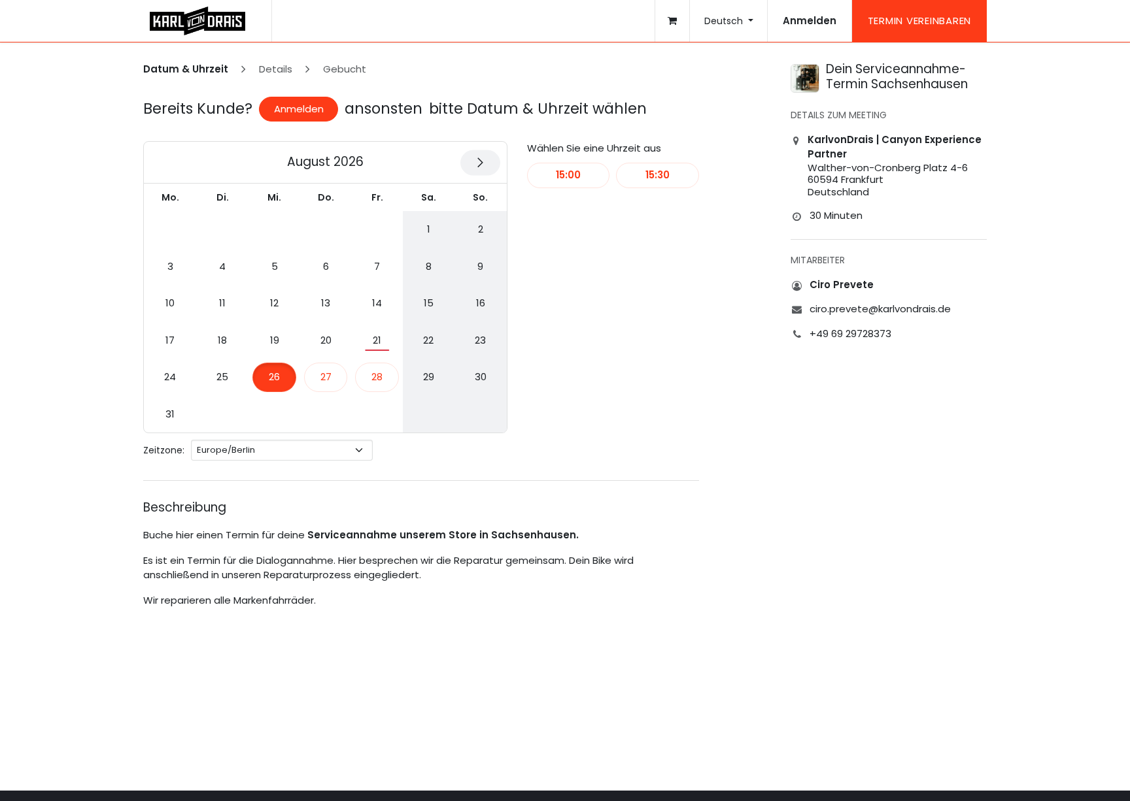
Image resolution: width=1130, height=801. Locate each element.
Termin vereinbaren (920, 20)
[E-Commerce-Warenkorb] (672, 21)
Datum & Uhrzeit (185, 69)
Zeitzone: (163, 450)
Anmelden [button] (299, 109)
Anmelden (809, 20)
